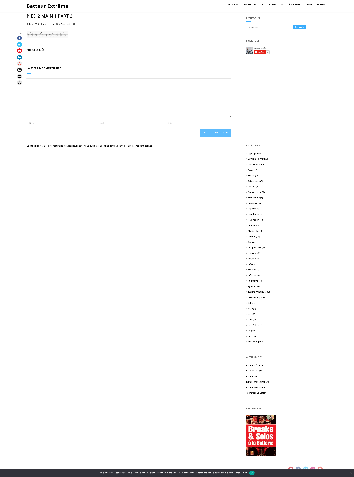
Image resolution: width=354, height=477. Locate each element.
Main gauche (254, 197)
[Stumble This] (19, 63)
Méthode (252, 275)
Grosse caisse (254, 192)
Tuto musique (254, 341)
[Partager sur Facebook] (19, 38)
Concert (251, 186)
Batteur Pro (251, 376)
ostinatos (252, 253)
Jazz (250, 314)
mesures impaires (256, 297)
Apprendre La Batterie (257, 392)
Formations (276, 4)
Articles (233, 4)
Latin (250, 319)
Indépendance (254, 247)
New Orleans (254, 325)
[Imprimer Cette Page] (19, 82)
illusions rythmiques (257, 291)
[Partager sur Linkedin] (19, 57)
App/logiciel (253, 153)
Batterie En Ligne (254, 370)
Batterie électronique (258, 158)
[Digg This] (19, 70)
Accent (251, 169)
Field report (253, 219)
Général (251, 236)
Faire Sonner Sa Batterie (257, 381)
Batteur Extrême (47, 5)
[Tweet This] (19, 44)
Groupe (251, 242)
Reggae (251, 330)
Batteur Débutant (254, 365)
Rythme (251, 286)
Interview (252, 225)
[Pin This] (19, 50)
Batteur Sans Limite (255, 387)
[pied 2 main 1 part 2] (47, 36)
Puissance (252, 203)
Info (250, 264)
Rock (250, 336)
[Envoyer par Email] (19, 76)
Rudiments (253, 280)
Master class (254, 230)
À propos (294, 4)
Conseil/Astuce (255, 164)
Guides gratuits (253, 4)
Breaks (251, 175)
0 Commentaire (65, 24)
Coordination (254, 214)
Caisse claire (254, 181)
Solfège (251, 302)
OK (252, 473)
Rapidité (252, 208)
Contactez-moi (315, 4)
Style (250, 308)
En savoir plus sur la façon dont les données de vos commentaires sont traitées (114, 145)
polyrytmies (253, 258)
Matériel (252, 269)
